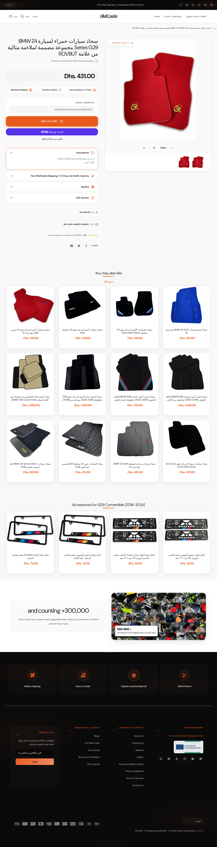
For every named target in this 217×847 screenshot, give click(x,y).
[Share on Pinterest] (71, 246)
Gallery (140, 757)
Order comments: (84, 103)
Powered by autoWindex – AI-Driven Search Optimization (170, 831)
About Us (139, 736)
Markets (140, 750)
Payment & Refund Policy (131, 764)
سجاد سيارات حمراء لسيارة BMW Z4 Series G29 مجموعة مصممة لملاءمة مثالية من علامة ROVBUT (172, 28)
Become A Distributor (89, 757)
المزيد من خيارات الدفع (52, 138)
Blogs (97, 736)
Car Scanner (94, 750)
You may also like (108, 273)
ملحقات (157, 16)
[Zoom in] (154, 148)
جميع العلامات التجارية (173, 16)
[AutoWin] (108, 16)
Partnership (138, 743)
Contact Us (138, 785)
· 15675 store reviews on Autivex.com (67, 235)
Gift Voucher (93, 764)
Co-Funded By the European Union (186, 736)
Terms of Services (135, 778)
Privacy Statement (135, 771)
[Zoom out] (172, 148)
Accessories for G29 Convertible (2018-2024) (108, 504)
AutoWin (139, 831)
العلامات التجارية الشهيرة (196, 16)
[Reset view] (144, 148)
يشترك (35, 761)
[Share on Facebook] (86, 246)
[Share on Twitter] (79, 246)
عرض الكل (108, 281)
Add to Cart (49, 121)
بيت (215, 28)
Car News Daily (92, 743)
